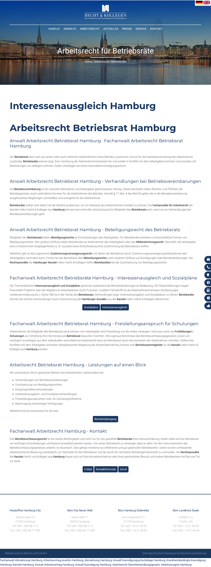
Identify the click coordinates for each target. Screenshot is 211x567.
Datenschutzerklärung (192, 553)
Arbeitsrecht (90, 28)
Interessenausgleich (114, 307)
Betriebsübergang (105, 419)
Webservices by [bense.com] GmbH (26, 553)
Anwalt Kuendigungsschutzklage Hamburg (139, 560)
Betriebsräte (118, 61)
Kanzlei (54, 28)
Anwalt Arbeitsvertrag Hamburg (54, 564)
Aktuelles (110, 28)
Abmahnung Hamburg (98, 560)
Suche (158, 553)
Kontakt (156, 28)
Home (88, 61)
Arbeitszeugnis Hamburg (176, 564)
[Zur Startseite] (105, 18)
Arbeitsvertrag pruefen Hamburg (63, 560)
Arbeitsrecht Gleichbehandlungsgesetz (136, 564)
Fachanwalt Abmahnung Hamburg (21, 560)
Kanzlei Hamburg (23, 564)
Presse (127, 28)
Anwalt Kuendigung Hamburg (93, 564)
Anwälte (69, 28)
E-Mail (88, 469)
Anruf (123, 469)
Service (141, 28)
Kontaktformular (106, 469)
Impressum (171, 553)
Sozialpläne (91, 307)
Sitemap (147, 553)
